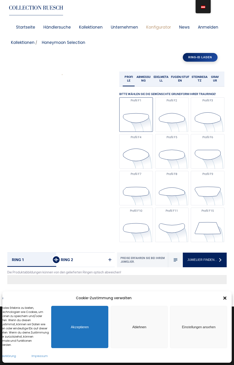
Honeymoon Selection (63, 42)
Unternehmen (124, 27)
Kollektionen (91, 27)
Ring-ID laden (200, 57)
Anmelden (208, 27)
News (184, 27)
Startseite (25, 27)
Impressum (40, 356)
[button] (225, 298)
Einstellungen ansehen (198, 327)
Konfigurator (158, 27)
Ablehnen (139, 327)
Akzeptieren (80, 327)
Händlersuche (57, 27)
